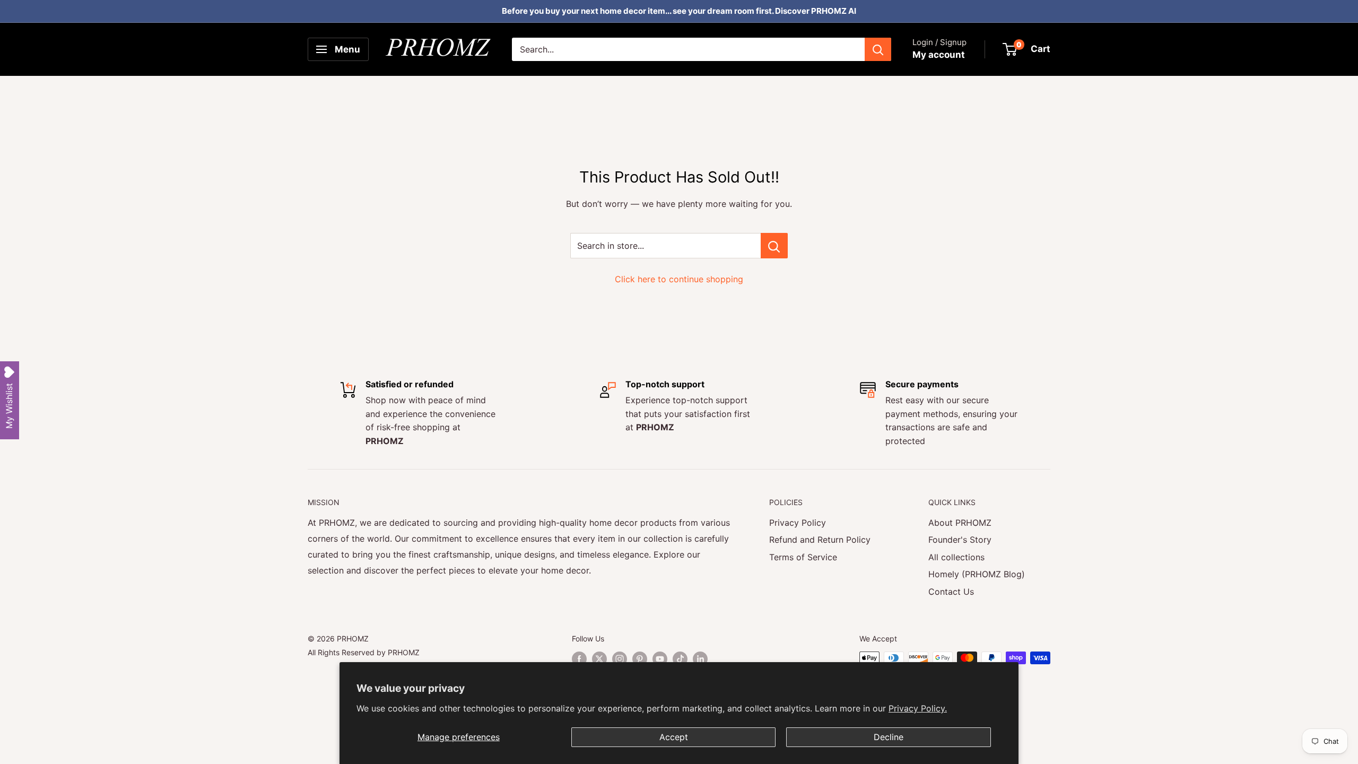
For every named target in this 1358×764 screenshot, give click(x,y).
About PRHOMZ (959, 522)
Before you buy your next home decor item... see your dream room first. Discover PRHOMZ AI (679, 11)
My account (938, 54)
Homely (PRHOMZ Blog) (976, 574)
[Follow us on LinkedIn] (700, 659)
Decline (888, 737)
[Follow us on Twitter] (599, 659)
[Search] (878, 49)
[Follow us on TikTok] (680, 659)
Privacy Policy (797, 522)
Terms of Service (803, 557)
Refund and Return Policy (819, 539)
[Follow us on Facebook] (579, 659)
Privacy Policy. (918, 708)
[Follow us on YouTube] (659, 659)
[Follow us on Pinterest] (639, 659)
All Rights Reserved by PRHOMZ (364, 652)
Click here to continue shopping (679, 279)
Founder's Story (959, 539)
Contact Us (951, 591)
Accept (673, 737)
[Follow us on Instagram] (619, 659)
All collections (956, 557)
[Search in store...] (774, 245)
